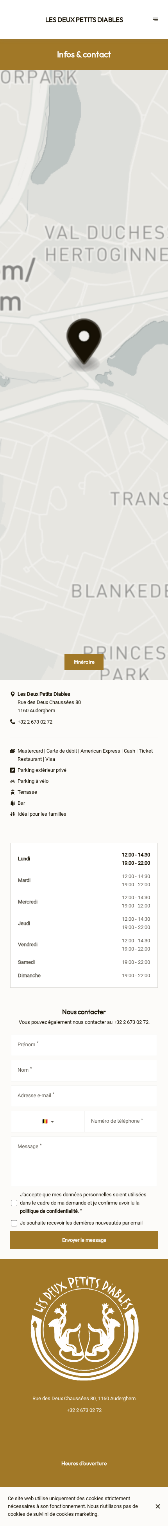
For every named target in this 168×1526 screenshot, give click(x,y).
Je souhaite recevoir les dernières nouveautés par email (81, 1223)
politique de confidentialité (49, 1211)
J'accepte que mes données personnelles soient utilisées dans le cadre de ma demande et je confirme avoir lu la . (83, 1203)
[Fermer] (158, 1506)
